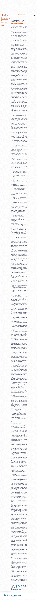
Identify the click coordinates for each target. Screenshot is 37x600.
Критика (2, 25)
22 (26, 586)
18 (19, 586)
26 (16, 587)
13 (11, 586)
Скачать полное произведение (16, 23)
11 (24, 585)
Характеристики (4, 22)
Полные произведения (5, 20)
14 (13, 586)
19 (21, 586)
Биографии (3, 23)
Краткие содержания (4, 19)
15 (14, 586)
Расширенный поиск (22, 14)
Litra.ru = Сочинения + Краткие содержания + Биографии (12, 595)
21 (24, 586)
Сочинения (3, 17)
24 (13, 587)
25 (14, 587)
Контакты (13, 596)
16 (16, 586)
